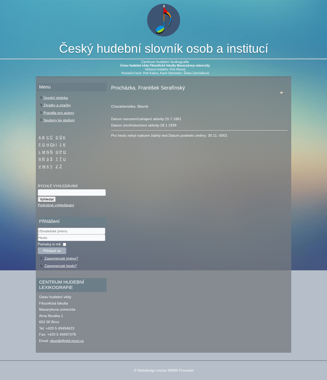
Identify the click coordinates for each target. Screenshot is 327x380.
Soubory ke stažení (59, 120)
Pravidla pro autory (58, 113)
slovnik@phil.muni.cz (67, 341)
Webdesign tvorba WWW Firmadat (165, 370)
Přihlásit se (52, 251)
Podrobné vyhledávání (56, 205)
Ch (52, 145)
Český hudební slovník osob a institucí (163, 48)
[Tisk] (282, 94)
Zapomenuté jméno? (61, 258)
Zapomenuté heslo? (60, 266)
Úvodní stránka (55, 98)
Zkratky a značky (57, 105)
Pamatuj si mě (49, 244)
